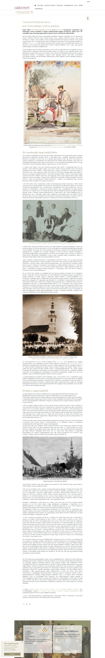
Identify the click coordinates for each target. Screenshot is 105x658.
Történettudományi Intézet (42, 30)
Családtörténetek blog (36, 22)
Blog (76, 5)
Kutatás (60, 5)
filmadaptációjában (76, 363)
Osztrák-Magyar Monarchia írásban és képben (50, 147)
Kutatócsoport (50, 5)
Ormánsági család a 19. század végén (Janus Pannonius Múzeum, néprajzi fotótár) (52, 243)
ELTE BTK (59, 30)
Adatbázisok (68, 5)
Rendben (12, 654)
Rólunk (40, 5)
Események (38, 8)
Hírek (81, 5)
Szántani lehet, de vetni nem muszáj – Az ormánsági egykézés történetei (54, 589)
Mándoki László (32, 43)
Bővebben (13, 650)
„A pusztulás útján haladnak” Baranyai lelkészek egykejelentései (59, 591)
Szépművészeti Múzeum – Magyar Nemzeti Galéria (67, 145)
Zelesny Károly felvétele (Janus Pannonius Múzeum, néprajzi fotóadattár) (52, 358)
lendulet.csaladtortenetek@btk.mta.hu (66, 638)
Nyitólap (35, 5)
